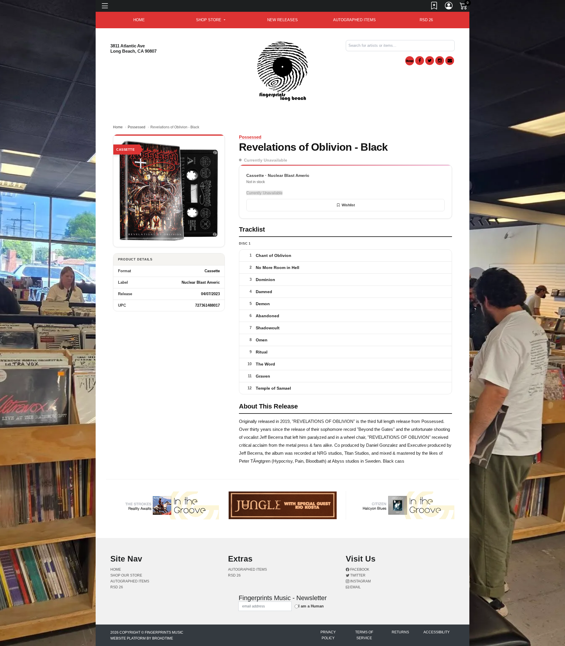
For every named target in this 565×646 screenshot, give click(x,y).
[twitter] (430, 61)
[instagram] (440, 61)
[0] (463, 7)
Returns (400, 632)
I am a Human (311, 606)
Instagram (360, 581)
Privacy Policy (328, 635)
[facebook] (420, 61)
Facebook (359, 569)
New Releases (282, 20)
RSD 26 (426, 20)
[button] (210, 20)
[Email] (450, 61)
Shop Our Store (126, 575)
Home (118, 127)
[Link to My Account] (449, 6)
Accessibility (436, 632)
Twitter (357, 575)
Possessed (136, 127)
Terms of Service (364, 635)
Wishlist (348, 205)
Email (355, 587)
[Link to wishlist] (434, 6)
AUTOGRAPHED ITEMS (354, 20)
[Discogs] (410, 61)
